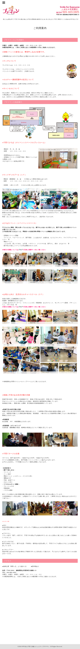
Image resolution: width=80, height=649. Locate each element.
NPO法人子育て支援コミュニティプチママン (35, 646)
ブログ (20, 249)
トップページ (27, 381)
